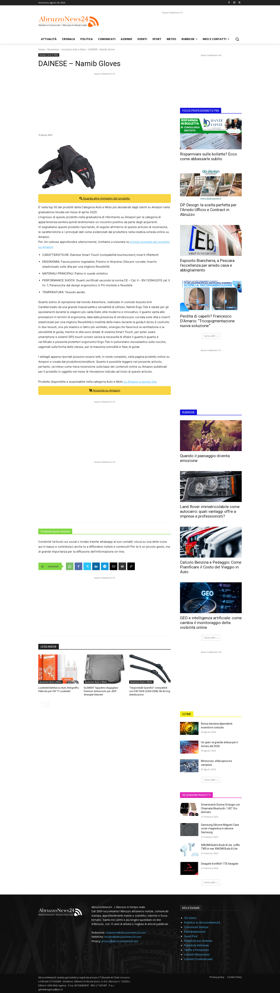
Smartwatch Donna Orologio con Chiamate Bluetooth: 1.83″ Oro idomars (220, 808)
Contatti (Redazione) (197, 954)
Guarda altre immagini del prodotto (106, 198)
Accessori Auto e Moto (74, 49)
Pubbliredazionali (194, 931)
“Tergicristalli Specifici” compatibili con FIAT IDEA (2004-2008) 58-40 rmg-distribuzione (150, 691)
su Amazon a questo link (140, 381)
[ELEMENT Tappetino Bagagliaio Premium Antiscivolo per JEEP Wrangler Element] (105, 669)
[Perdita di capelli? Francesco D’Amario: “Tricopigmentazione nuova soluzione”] (211, 296)
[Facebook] (229, 3)
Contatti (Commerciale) (198, 959)
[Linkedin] (96, 566)
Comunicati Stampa (196, 927)
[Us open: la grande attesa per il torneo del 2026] (189, 747)
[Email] (113, 566)
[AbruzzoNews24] (68, 22)
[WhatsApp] (70, 566)
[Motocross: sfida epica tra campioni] (189, 765)
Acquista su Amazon (106, 390)
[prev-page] (40, 704)
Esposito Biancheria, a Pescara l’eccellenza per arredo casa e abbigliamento (207, 265)
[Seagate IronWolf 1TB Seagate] (189, 868)
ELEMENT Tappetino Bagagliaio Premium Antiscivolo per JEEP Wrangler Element (101, 691)
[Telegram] (105, 566)
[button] (237, 39)
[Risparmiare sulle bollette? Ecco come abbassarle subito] (211, 133)
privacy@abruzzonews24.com (120, 941)
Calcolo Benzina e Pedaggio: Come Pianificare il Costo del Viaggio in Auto (210, 567)
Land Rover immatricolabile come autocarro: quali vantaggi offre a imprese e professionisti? (210, 511)
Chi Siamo (190, 917)
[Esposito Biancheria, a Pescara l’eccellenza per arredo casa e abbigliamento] (211, 240)
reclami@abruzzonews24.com (122, 937)
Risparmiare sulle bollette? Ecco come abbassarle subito (208, 156)
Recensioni (53, 49)
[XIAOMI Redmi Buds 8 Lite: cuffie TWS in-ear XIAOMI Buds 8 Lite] (189, 849)
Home (41, 49)
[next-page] (46, 704)
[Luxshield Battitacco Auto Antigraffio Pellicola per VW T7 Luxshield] (59, 669)
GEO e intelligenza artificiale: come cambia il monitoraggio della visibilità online (211, 623)
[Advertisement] (172, 23)
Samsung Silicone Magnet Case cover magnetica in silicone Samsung (220, 828)
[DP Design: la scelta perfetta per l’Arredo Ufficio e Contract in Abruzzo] (211, 184)
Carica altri (209, 336)
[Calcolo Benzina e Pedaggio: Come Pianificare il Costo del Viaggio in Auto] (211, 542)
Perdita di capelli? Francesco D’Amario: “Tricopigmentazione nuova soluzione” (207, 321)
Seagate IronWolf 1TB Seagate (219, 863)
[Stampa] (122, 566)
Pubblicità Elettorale (196, 945)
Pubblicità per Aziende (198, 940)
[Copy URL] (131, 566)
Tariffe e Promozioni (196, 949)
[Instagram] (234, 3)
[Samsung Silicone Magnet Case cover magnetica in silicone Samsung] (189, 829)
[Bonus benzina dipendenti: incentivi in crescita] (189, 728)
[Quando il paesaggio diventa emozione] (211, 435)
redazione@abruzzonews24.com (126, 932)
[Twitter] (239, 3)
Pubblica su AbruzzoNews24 (202, 922)
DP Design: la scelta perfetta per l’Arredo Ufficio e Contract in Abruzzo (208, 210)
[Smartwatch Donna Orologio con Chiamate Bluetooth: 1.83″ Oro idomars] (189, 809)
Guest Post (191, 936)
